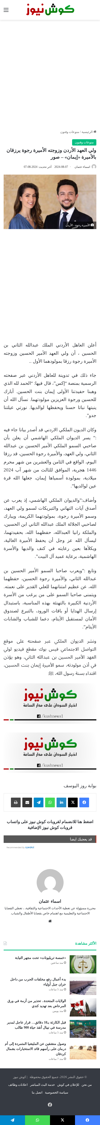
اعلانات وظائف (18, 1084)
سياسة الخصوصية (56, 1092)
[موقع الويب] (50, 921)
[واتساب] (50, 802)
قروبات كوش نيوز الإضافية (50, 827)
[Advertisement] (50, 74)
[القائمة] (6, 11)
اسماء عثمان (82, 167)
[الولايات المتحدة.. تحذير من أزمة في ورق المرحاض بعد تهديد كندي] (83, 1007)
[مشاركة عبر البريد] (27, 802)
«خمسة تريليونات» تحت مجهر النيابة (40, 958)
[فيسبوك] (84, 802)
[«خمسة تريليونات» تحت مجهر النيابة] (83, 964)
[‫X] (73, 802)
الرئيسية (87, 132)
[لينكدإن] (61, 802)
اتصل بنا (37, 1092)
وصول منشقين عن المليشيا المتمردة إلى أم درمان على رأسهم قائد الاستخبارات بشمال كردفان (35, 1049)
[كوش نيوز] (50, 9)
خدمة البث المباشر (42, 1084)
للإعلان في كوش (68, 1084)
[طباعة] (16, 802)
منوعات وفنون (69, 132)
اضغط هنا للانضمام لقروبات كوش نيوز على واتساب (50, 821)
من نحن (87, 1084)
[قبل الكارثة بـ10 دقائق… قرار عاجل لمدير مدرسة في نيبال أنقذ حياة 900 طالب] (83, 1029)
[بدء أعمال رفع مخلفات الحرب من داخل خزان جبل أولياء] (83, 986)
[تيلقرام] (38, 802)
